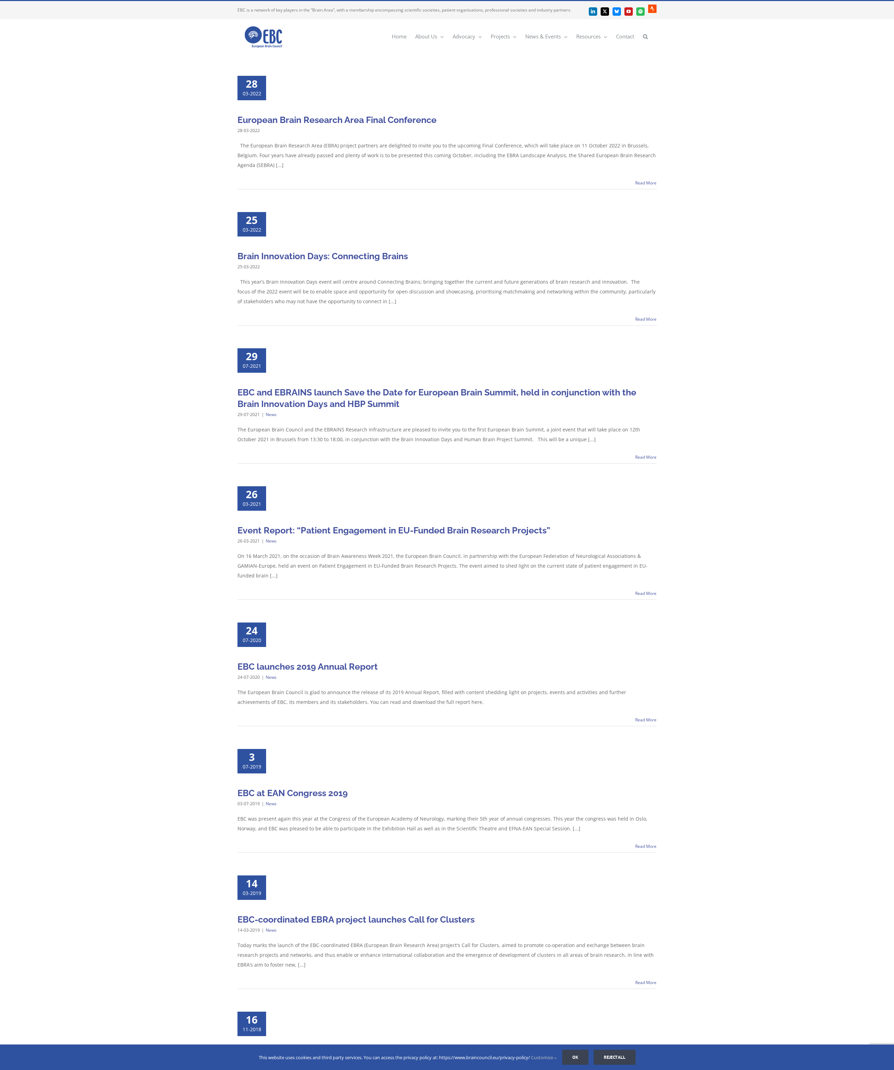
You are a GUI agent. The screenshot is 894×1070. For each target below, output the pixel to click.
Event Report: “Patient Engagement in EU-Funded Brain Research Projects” (393, 530)
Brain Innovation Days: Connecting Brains (322, 256)
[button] (645, 36)
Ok (575, 1057)
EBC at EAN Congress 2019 (292, 793)
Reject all (614, 1057)
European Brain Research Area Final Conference (337, 120)
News (271, 414)
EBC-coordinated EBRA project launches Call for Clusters (356, 919)
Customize (542, 1057)
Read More (646, 183)
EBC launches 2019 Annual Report (307, 666)
